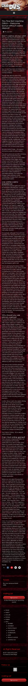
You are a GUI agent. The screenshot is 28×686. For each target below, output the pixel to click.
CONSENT (11, 626)
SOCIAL (7, 617)
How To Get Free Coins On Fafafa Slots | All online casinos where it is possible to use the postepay (14, 70)
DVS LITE (7, 615)
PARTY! (7, 612)
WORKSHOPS (11, 633)
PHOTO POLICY (12, 628)
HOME (7, 610)
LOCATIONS (11, 630)
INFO (6, 622)
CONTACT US (12, 640)
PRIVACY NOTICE (13, 637)
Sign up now (14, 598)
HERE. (4, 585)
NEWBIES (10, 623)
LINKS (9, 635)
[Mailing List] (15, 669)
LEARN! (7, 619)
